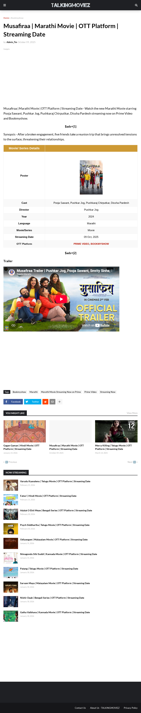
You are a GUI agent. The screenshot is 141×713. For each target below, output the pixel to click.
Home (6, 18)
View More (132, 413)
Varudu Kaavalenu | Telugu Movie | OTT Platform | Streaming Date (55, 481)
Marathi (33, 392)
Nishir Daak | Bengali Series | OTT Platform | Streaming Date (52, 597)
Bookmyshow (17, 18)
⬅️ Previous (11, 462)
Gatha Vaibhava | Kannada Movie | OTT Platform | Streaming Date (55, 612)
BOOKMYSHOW (100, 243)
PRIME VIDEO (81, 243)
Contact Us (80, 707)
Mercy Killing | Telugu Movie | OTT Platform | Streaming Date (113, 447)
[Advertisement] (70, 75)
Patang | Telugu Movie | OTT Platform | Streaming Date (49, 568)
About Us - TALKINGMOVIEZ (105, 707)
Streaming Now (107, 392)
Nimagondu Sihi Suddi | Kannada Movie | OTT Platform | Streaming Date (58, 554)
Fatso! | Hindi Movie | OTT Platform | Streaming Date (48, 495)
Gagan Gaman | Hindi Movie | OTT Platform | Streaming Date (21, 447)
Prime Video (90, 392)
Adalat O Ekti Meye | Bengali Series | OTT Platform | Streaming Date (56, 510)
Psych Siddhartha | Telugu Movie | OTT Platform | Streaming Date (54, 524)
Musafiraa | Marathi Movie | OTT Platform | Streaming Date (66, 447)
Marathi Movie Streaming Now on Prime (61, 392)
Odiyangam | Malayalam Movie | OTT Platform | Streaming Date (54, 539)
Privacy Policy (131, 707)
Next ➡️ (132, 462)
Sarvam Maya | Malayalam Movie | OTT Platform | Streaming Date (55, 583)
